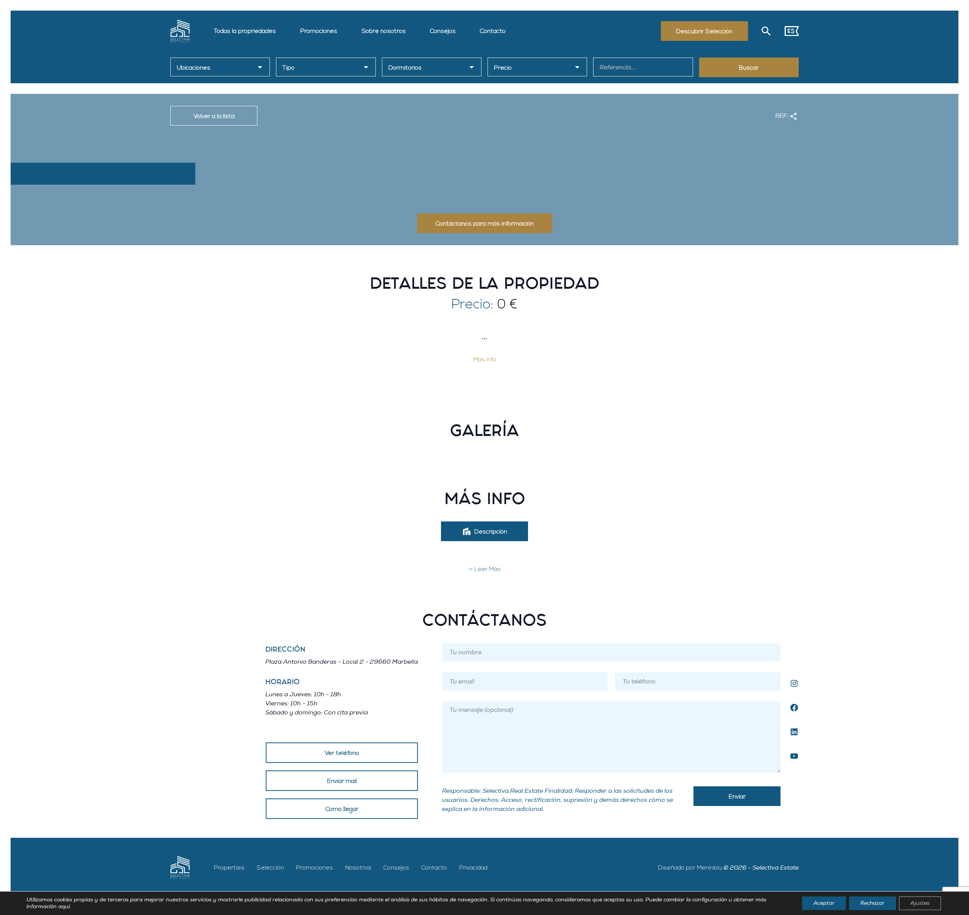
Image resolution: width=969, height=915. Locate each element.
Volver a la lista (214, 116)
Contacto (493, 31)
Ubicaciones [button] (193, 68)
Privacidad (473, 867)
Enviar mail (342, 781)
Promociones (318, 31)
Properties (229, 867)
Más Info (484, 359)
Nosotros (358, 867)
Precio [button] (503, 68)
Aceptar (824, 903)
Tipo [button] (288, 68)
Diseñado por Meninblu (690, 867)
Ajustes (920, 903)
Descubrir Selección (704, 31)
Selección (270, 867)
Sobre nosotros (383, 31)
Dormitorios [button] (405, 68)
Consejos (443, 31)
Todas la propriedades (245, 31)
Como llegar (342, 809)
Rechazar (872, 903)
